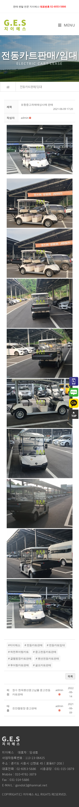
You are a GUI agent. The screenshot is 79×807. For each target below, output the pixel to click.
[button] (25, 118)
